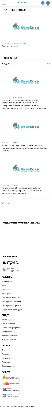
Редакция (6, 354)
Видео (15, 143)
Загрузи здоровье (9, 320)
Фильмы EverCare (9, 340)
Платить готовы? (19, 43)
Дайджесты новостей (11, 297)
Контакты (6, 358)
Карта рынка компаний (11, 301)
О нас (4, 350)
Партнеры (6, 362)
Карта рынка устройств (11, 305)
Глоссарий (6, 289)
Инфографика (7, 293)
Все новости (7, 281)
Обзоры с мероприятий (11, 328)
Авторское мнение (9, 336)
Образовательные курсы (12, 309)
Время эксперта (18, 97)
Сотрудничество (8, 366)
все (48, 64)
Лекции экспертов (9, 332)
